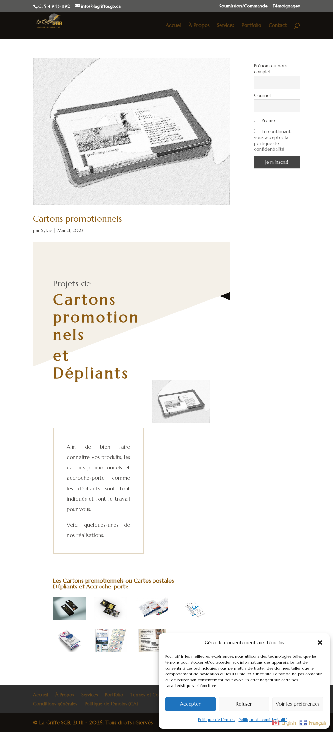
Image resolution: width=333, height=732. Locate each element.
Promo (267, 120)
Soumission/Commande (243, 6)
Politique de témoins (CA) (111, 704)
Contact (278, 25)
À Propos (199, 25)
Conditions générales (55, 704)
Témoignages (286, 6)
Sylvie (46, 230)
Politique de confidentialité (263, 719)
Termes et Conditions (153, 694)
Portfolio (251, 25)
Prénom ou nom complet (270, 69)
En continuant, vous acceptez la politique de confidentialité (273, 140)
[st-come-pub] (110, 652)
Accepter (190, 704)
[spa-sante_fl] (152, 620)
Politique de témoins (216, 719)
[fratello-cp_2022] (69, 620)
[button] (320, 642)
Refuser (243, 704)
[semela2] (152, 652)
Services (225, 25)
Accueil (173, 25)
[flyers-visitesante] (69, 652)
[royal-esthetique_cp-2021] (110, 620)
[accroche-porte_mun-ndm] (193, 620)
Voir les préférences (298, 704)
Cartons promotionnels (77, 219)
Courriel (262, 95)
